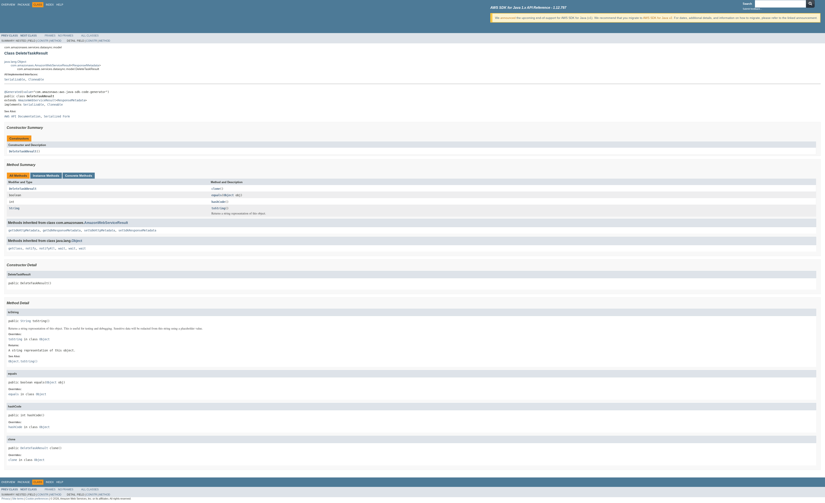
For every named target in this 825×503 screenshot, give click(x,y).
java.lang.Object (15, 61)
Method (55, 40)
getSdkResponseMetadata (62, 230)
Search (747, 3)
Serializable (14, 79)
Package (24, 4)
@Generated (12, 92)
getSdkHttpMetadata (23, 230)
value (27, 92)
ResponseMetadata (85, 65)
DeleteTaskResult (23, 151)
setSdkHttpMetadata (99, 230)
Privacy (6, 498)
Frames (50, 35)
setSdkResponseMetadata (137, 230)
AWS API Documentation (22, 116)
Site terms (18, 498)
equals (216, 195)
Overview (8, 4)
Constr (42, 40)
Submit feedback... (752, 9)
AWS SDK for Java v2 (657, 18)
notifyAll (47, 248)
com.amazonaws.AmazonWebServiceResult (41, 65)
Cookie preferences (37, 498)
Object (228, 195)
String (14, 208)
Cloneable (36, 79)
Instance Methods (46, 175)
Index (50, 4)
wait (61, 248)
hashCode (218, 202)
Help (59, 4)
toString (218, 208)
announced (508, 18)
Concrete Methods (78, 175)
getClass (15, 248)
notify (31, 248)
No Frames (65, 35)
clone (215, 188)
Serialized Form (57, 116)
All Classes (90, 35)
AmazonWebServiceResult (37, 100)
